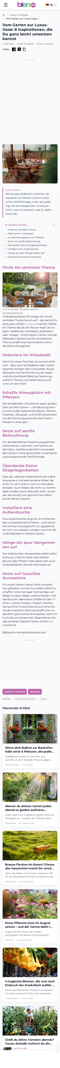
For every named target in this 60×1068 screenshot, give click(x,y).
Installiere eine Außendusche (23, 249)
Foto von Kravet (10, 309)
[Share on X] (19, 49)
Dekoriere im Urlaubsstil (20, 233)
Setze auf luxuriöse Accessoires (24, 257)
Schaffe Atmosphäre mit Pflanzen (26, 237)
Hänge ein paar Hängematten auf (26, 253)
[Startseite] (3, 15)
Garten (43, 699)
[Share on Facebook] (14, 49)
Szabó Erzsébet (25, 43)
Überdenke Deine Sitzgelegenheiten (27, 245)
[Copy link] (24, 49)
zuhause (31, 323)
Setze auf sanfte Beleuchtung (24, 241)
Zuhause (35, 691)
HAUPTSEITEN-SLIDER (25, 699)
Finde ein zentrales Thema (22, 229)
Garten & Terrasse (19, 15)
